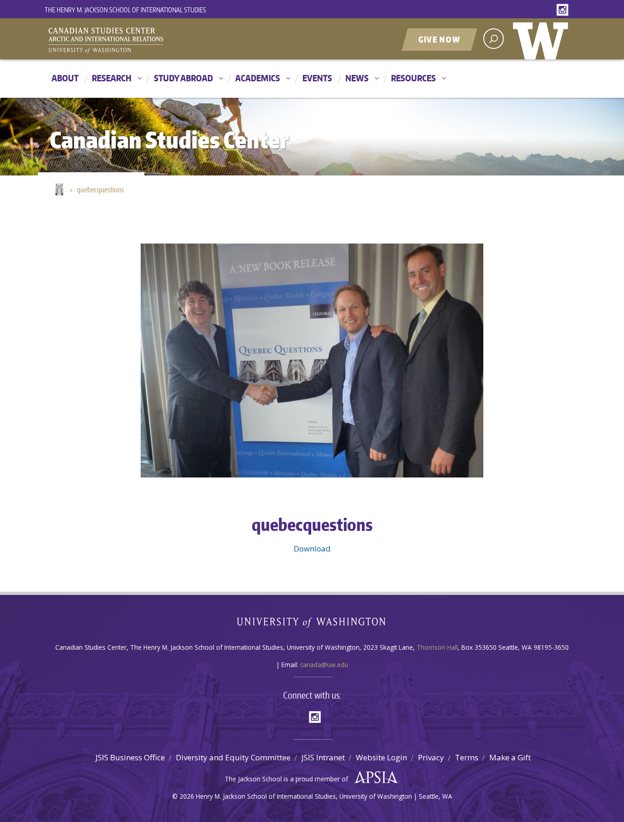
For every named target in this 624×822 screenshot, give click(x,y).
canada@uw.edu (324, 664)
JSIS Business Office (130, 757)
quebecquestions (100, 189)
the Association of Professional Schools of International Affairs (374, 777)
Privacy (431, 757)
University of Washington (542, 38)
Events (317, 78)
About (65, 78)
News (357, 78)
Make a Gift (510, 757)
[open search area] (493, 38)
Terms (466, 757)
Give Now (439, 39)
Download (312, 548)
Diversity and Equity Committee (233, 757)
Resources (413, 78)
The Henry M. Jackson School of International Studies (125, 10)
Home (58, 190)
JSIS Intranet (323, 757)
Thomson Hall (437, 647)
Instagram (564, 10)
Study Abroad (183, 78)
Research (112, 78)
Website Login (381, 757)
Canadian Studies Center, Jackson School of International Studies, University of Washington (147, 39)
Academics (257, 78)
